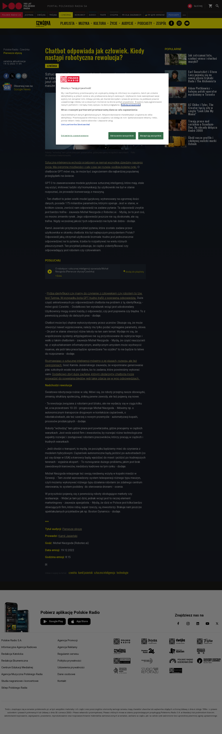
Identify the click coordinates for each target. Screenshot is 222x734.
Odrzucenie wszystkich (122, 135)
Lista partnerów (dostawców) (75, 124)
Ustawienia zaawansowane (74, 135)
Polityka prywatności (131, 104)
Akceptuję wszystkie (150, 135)
